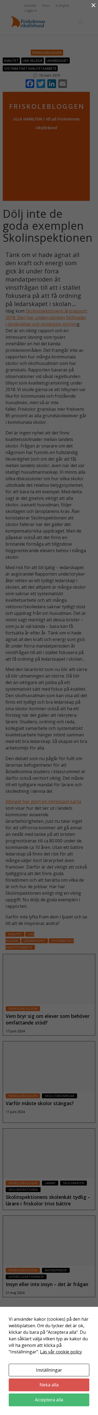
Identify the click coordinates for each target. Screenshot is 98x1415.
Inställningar (49, 1370)
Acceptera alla (49, 1400)
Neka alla (49, 1385)
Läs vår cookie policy (61, 1352)
